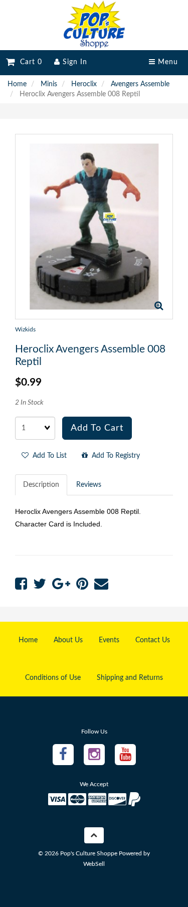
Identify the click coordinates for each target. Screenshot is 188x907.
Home (17, 84)
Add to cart (97, 428)
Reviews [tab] (88, 484)
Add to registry (114, 455)
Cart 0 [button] (28, 62)
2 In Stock (29, 402)
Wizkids (25, 329)
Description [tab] (41, 484)
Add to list (48, 455)
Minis (49, 84)
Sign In (73, 62)
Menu (166, 62)
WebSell (94, 864)
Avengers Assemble (140, 84)
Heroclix (84, 84)
